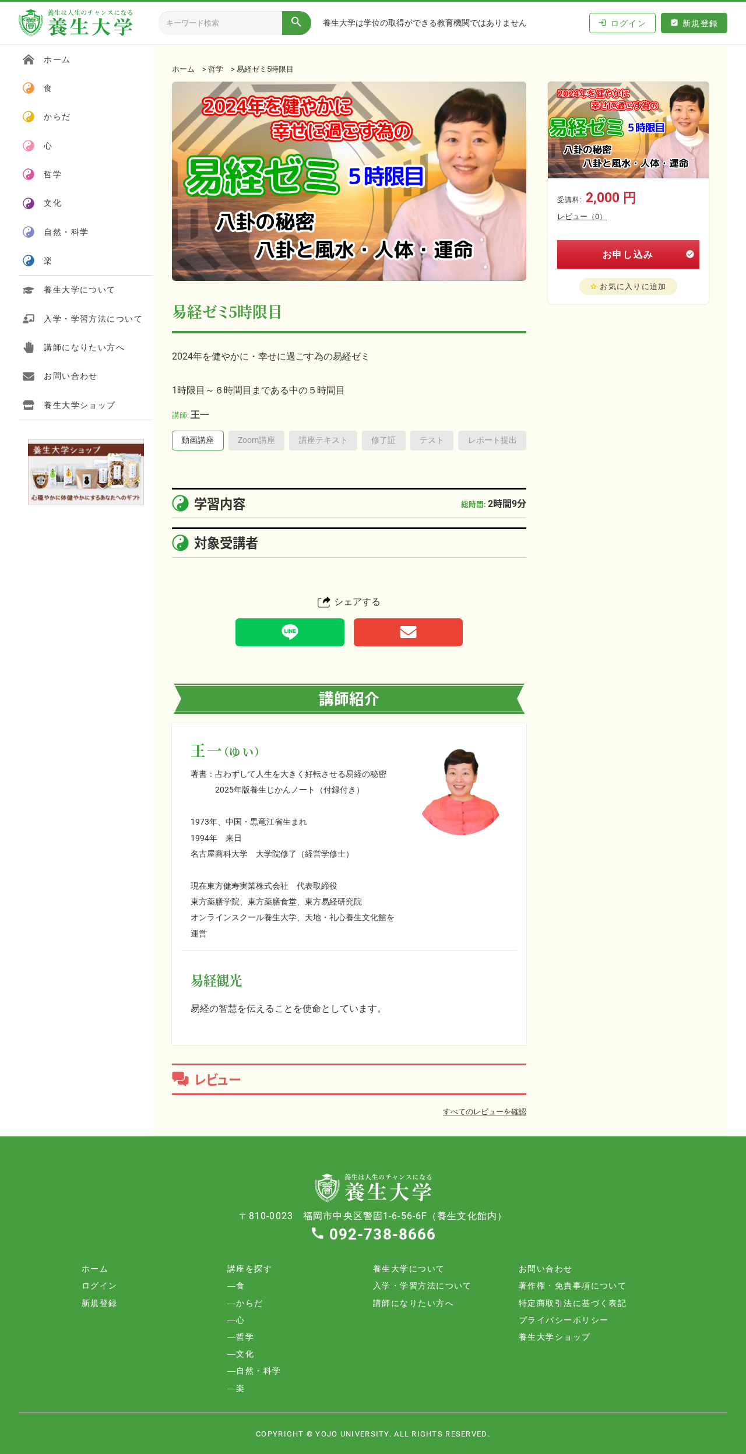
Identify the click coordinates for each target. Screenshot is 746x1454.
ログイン (622, 23)
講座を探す (249, 1268)
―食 (236, 1285)
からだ (57, 116)
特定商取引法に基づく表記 (573, 1302)
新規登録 (694, 23)
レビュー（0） (582, 216)
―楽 (236, 1387)
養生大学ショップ (80, 404)
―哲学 (240, 1336)
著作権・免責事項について (573, 1285)
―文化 (240, 1353)
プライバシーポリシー (563, 1319)
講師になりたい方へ (84, 347)
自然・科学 (66, 231)
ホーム (183, 68)
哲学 (215, 68)
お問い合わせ (71, 375)
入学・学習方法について (93, 318)
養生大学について (80, 289)
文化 (53, 202)
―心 (236, 1319)
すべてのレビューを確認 (484, 1111)
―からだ (245, 1302)
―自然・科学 (254, 1370)
